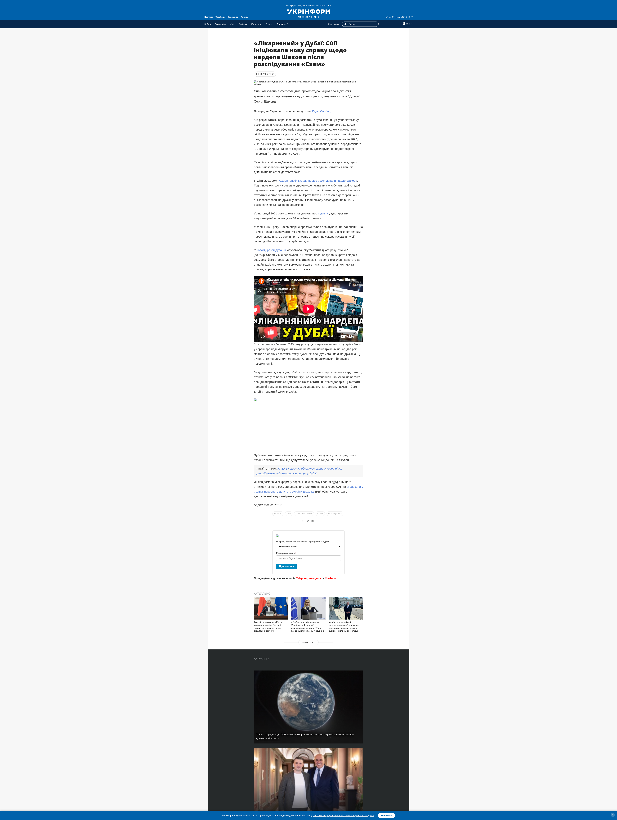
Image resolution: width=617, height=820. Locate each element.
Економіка (220, 24)
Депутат (278, 513)
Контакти (333, 24)
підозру (323, 213)
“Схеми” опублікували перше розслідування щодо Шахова (317, 180)
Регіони (243, 24)
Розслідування (335, 513)
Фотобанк (220, 17)
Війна (207, 24)
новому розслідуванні (271, 250)
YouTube (330, 578)
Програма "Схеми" (304, 513)
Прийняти (386, 815)
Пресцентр (233, 17)
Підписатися (286, 566)
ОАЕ (289, 513)
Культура (256, 24)
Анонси (244, 17)
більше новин (308, 642)
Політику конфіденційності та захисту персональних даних (343, 815)
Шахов (320, 513)
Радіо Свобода (322, 111)
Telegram (301, 578)
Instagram (315, 578)
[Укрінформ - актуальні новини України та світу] (308, 11)
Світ (232, 24)
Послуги (208, 17)
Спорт (269, 24)
